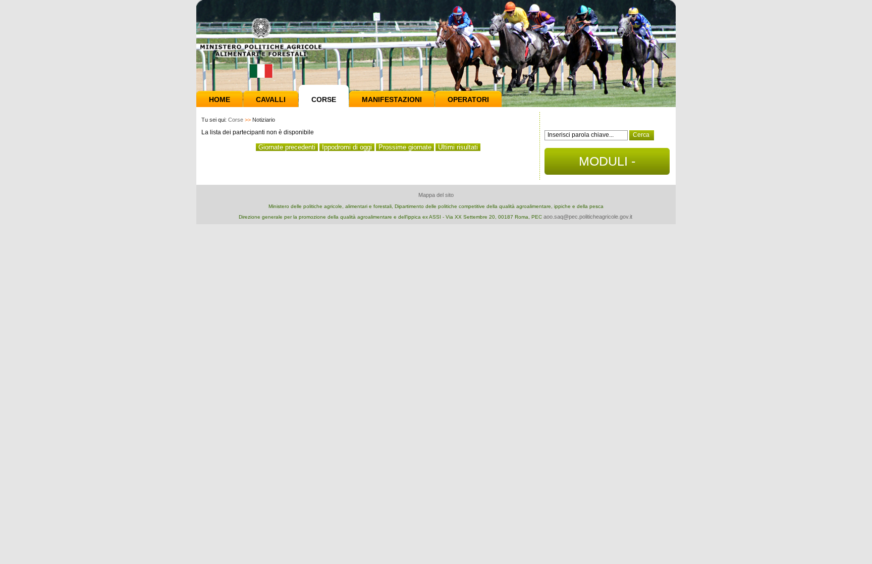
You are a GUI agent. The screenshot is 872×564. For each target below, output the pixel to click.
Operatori (468, 99)
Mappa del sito (436, 195)
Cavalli (271, 99)
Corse (323, 99)
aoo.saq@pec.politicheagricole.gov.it (587, 217)
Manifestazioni (392, 99)
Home (219, 99)
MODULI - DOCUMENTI (607, 164)
